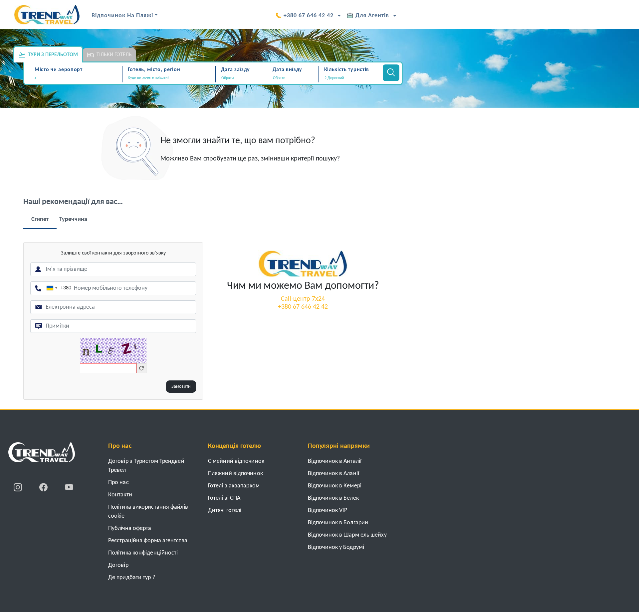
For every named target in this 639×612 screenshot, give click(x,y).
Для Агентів (372, 16)
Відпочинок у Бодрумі (336, 547)
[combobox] (77, 78)
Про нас (118, 482)
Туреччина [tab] (73, 219)
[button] (350, 78)
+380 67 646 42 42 (308, 16)
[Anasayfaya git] (41, 454)
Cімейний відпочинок (236, 461)
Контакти (120, 495)
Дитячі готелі (224, 510)
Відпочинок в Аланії (333, 473)
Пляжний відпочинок (235, 473)
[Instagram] (18, 487)
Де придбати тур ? (131, 577)
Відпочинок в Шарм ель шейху (347, 535)
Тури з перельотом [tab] (53, 54)
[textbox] (77, 78)
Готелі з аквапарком (234, 486)
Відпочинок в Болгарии (338, 523)
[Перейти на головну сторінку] (303, 263)
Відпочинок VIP (327, 510)
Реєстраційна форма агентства (147, 541)
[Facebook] (44, 487)
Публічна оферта (129, 528)
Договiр (118, 565)
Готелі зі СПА (224, 498)
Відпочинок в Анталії (334, 461)
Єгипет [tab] (40, 219)
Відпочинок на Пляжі (122, 16)
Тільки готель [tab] (114, 54)
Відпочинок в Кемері (334, 486)
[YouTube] (69, 487)
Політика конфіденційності (143, 553)
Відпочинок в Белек (333, 498)
